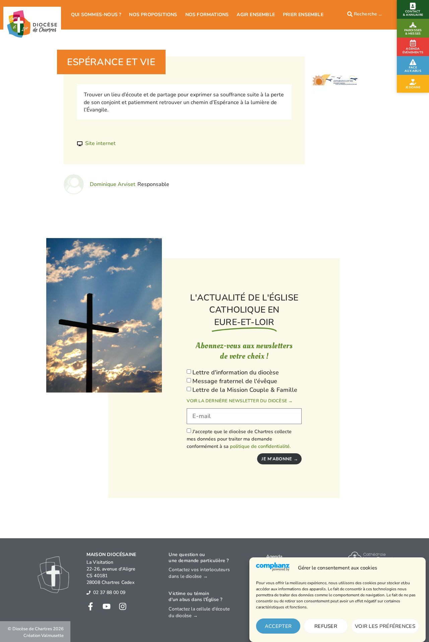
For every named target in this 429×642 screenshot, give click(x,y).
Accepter (278, 626)
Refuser (325, 626)
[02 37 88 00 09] (88, 593)
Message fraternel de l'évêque (234, 381)
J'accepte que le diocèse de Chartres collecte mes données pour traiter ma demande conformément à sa (239, 439)
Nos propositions (153, 14)
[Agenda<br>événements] (413, 43)
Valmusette (52, 636)
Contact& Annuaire (413, 13)
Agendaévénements (413, 51)
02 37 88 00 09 (109, 592)
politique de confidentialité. (260, 446)
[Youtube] (107, 606)
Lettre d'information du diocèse (235, 373)
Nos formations (207, 14)
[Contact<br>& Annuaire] (413, 6)
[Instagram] (123, 606)
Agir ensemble (256, 14)
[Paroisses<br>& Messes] (413, 24)
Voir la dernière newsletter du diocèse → (240, 401)
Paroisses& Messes (413, 32)
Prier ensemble (303, 14)
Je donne (413, 87)
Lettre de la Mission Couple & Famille (244, 390)
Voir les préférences (385, 626)
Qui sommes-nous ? (96, 14)
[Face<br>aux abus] (413, 62)
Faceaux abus (413, 69)
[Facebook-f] (90, 606)
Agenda (274, 556)
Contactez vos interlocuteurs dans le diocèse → (199, 573)
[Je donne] (413, 82)
